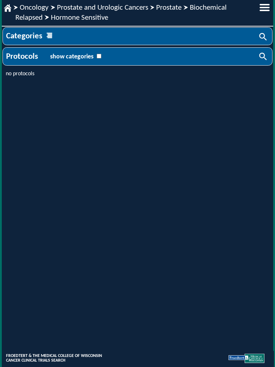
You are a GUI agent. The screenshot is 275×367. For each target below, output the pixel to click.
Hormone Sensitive (79, 18)
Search (263, 37)
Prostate (169, 7)
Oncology (34, 7)
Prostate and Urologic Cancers (102, 7)
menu (264, 7)
